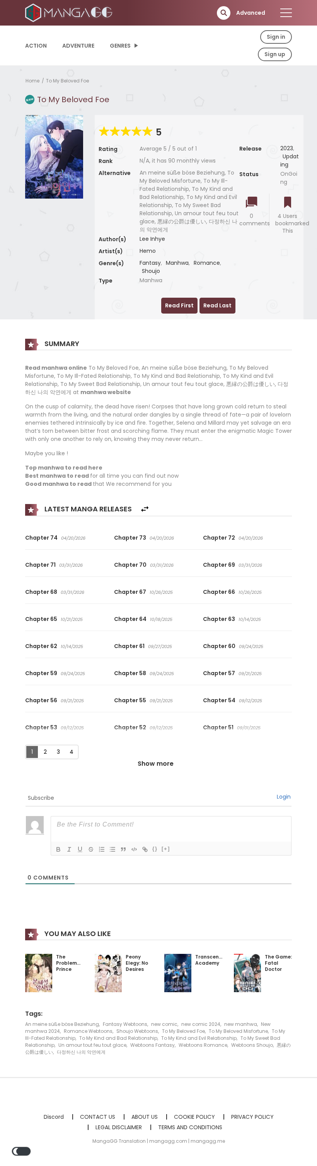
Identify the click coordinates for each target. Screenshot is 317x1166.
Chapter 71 (40, 565)
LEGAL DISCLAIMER (118, 1127)
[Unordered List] (112, 849)
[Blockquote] (123, 849)
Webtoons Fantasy (152, 1045)
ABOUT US (144, 1117)
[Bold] (58, 849)
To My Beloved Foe (67, 80)
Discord (54, 1117)
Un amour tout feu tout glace (92, 1045)
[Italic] (69, 849)
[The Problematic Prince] (38, 973)
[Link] (145, 849)
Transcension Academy (212, 959)
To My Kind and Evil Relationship (199, 1038)
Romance (207, 263)
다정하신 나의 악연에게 (81, 1052)
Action (36, 46)
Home (32, 80)
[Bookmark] (287, 203)
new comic (164, 1024)
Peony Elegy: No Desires (137, 962)
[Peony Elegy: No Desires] (108, 973)
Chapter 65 (41, 619)
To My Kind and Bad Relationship (118, 1038)
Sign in (276, 37)
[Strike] (90, 849)
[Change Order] (144, 509)
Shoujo (151, 271)
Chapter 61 (129, 646)
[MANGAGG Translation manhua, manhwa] (70, 12)
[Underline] (80, 849)
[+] (166, 849)
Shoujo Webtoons (137, 1031)
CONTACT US (97, 1117)
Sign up (274, 54)
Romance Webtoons (88, 1031)
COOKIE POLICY (194, 1117)
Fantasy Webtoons (125, 1024)
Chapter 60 (219, 646)
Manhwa (177, 263)
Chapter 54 (219, 700)
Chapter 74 (41, 538)
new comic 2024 (200, 1024)
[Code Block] (134, 849)
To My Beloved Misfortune (238, 1031)
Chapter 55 (130, 700)
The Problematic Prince (71, 962)
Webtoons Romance (203, 1045)
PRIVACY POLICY (252, 1117)
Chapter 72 (219, 538)
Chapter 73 (130, 538)
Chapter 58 (130, 673)
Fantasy (150, 263)
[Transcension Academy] (177, 973)
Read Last (217, 305)
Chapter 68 (41, 592)
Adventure (78, 46)
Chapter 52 (130, 727)
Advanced (250, 13)
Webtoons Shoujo (252, 1045)
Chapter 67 (130, 592)
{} (155, 849)
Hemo (148, 251)
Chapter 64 (130, 619)
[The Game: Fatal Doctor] (247, 973)
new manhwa (240, 1024)
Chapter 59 (41, 673)
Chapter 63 (219, 619)
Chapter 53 (41, 727)
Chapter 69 (219, 565)
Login (284, 797)
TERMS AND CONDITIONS (190, 1127)
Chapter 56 (41, 700)
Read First (179, 305)
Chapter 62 (41, 646)
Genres (120, 46)
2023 (286, 148)
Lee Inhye (152, 239)
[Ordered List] (101, 849)
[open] (286, 13)
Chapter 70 (130, 565)
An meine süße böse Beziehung (62, 1024)
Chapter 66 (219, 592)
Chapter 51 (218, 727)
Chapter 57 (219, 673)
